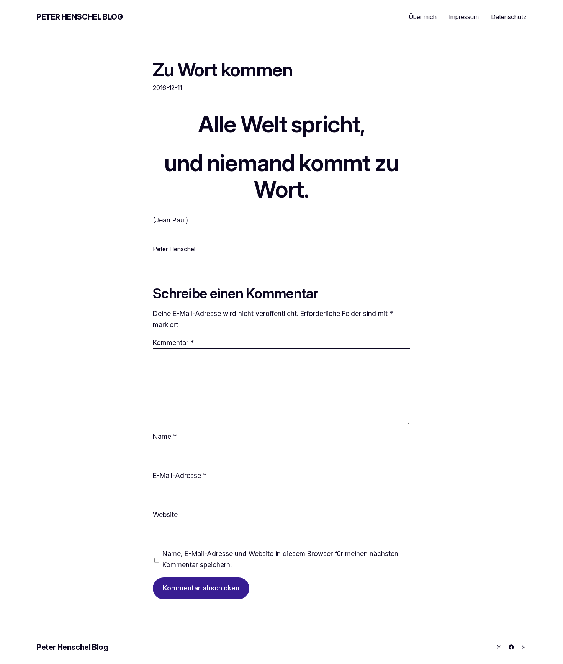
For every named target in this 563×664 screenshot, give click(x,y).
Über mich (423, 17)
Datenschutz (509, 17)
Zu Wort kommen (223, 69)
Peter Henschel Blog (79, 16)
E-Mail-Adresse (179, 475)
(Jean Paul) (170, 220)
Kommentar (173, 343)
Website (165, 514)
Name (165, 436)
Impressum (464, 17)
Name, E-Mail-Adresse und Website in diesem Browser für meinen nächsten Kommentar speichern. (280, 559)
